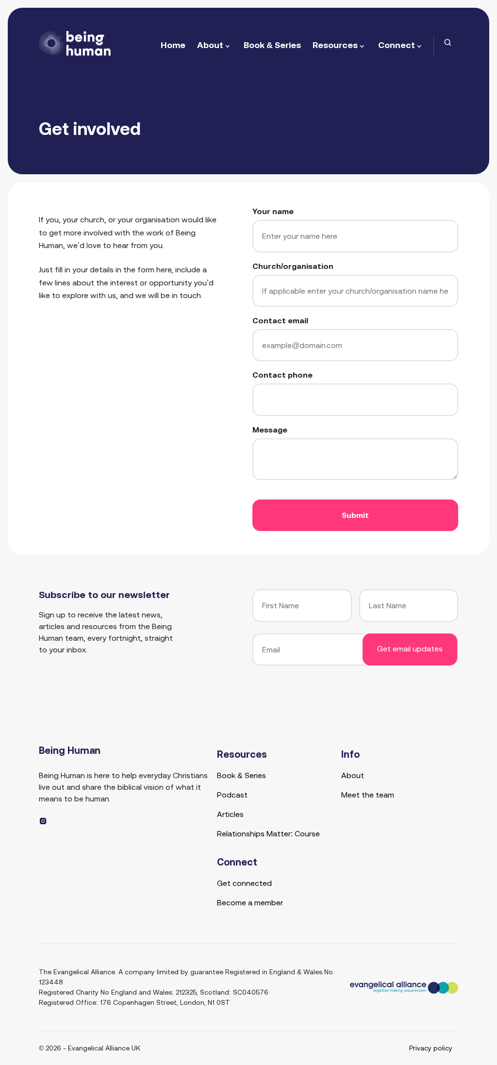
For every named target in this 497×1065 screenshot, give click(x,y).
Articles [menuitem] (230, 814)
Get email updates (410, 648)
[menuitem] (448, 42)
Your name (273, 211)
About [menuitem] (210, 45)
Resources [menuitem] (335, 45)
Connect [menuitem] (396, 45)
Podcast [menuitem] (232, 794)
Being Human (69, 750)
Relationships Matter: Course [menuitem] (268, 833)
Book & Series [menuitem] (272, 45)
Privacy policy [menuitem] (430, 1048)
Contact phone (282, 374)
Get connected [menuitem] (244, 883)
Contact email (280, 320)
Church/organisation (292, 266)
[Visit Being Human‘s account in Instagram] (43, 820)
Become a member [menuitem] (250, 902)
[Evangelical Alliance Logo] (404, 987)
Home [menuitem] (173, 45)
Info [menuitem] (350, 754)
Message (269, 429)
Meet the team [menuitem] (367, 794)
